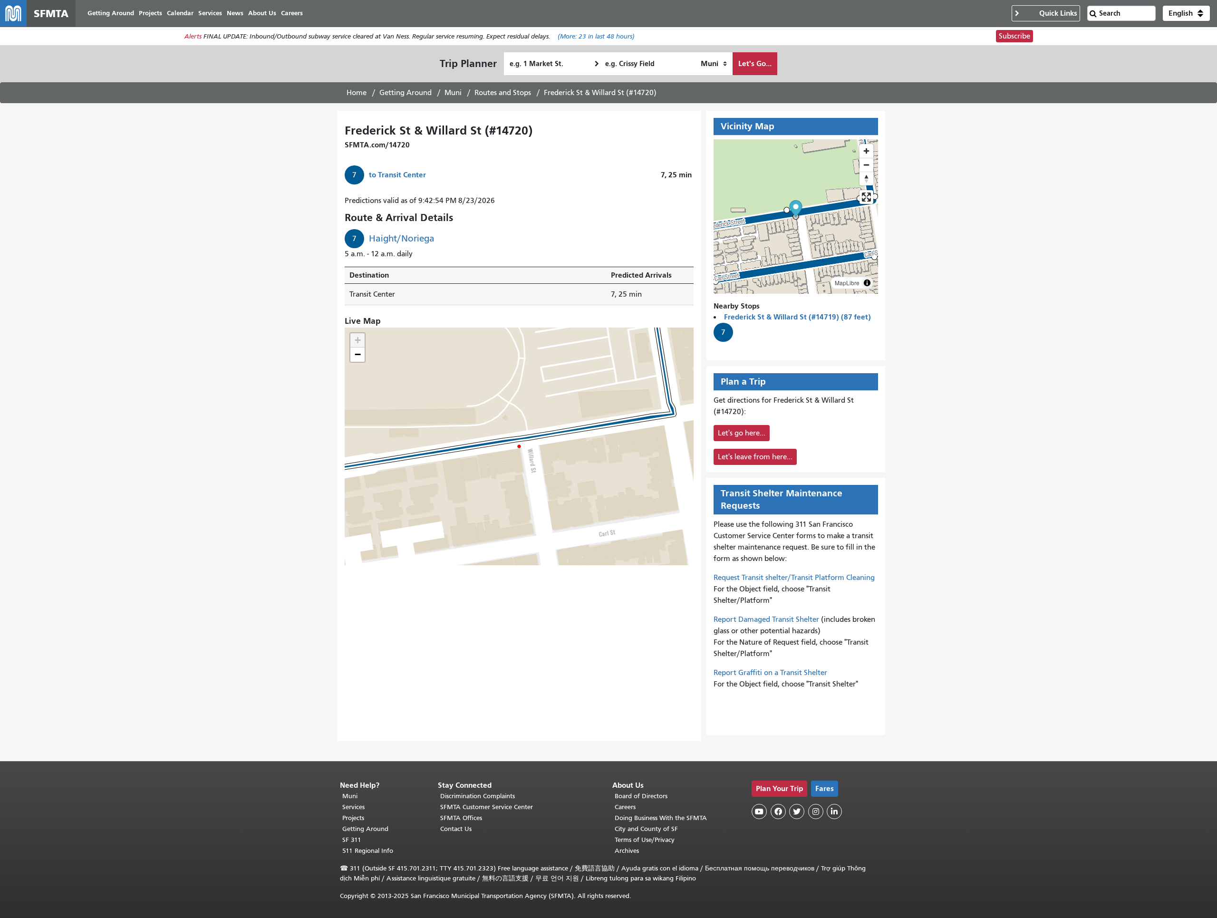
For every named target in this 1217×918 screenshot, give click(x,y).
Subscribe (1014, 36)
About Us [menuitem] (262, 13)
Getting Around (405, 92)
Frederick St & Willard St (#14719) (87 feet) (797, 316)
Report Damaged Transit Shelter (766, 619)
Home (357, 92)
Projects (353, 818)
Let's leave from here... (755, 457)
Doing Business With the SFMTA (661, 818)
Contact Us (456, 829)
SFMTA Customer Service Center (486, 807)
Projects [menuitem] (150, 13)
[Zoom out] (866, 165)
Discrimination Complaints (477, 796)
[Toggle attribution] (867, 283)
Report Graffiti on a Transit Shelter (770, 672)
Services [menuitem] (210, 13)
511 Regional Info (367, 851)
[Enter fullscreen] (866, 197)
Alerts (193, 36)
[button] (1186, 13)
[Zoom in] (866, 151)
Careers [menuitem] (292, 13)
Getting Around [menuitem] (110, 13)
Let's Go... (755, 63)
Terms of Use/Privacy (645, 840)
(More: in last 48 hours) (596, 36)
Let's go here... (741, 433)
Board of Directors (641, 796)
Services (353, 807)
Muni (453, 92)
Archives (627, 851)
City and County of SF (646, 829)
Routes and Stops (502, 92)
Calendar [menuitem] (180, 13)
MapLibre (847, 283)
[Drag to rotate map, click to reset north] (866, 178)
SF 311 (351, 840)
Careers (625, 807)
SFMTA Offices (461, 818)
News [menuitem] (235, 13)
